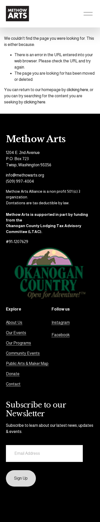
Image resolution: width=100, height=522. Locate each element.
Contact (13, 384)
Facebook (61, 335)
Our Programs (18, 343)
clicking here (77, 90)
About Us (14, 322)
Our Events (16, 333)
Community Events (23, 353)
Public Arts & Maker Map (27, 363)
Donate (12, 374)
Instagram (61, 322)
